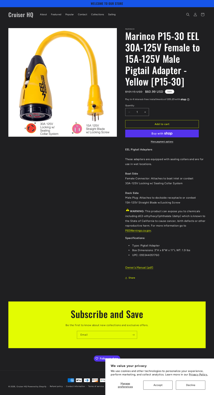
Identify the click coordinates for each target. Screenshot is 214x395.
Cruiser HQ (22, 386)
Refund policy (56, 386)
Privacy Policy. (198, 374)
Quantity (129, 105)
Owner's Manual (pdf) (139, 267)
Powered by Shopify (37, 386)
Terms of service (96, 386)
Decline (190, 385)
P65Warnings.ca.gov (138, 230)
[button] (188, 14)
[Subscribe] (133, 335)
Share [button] (132, 277)
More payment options (162, 141)
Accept (158, 385)
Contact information (75, 386)
